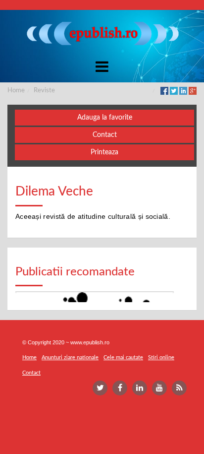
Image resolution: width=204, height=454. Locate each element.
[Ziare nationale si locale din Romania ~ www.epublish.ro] (102, 33)
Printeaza (104, 152)
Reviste (44, 90)
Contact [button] (105, 134)
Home (16, 90)
